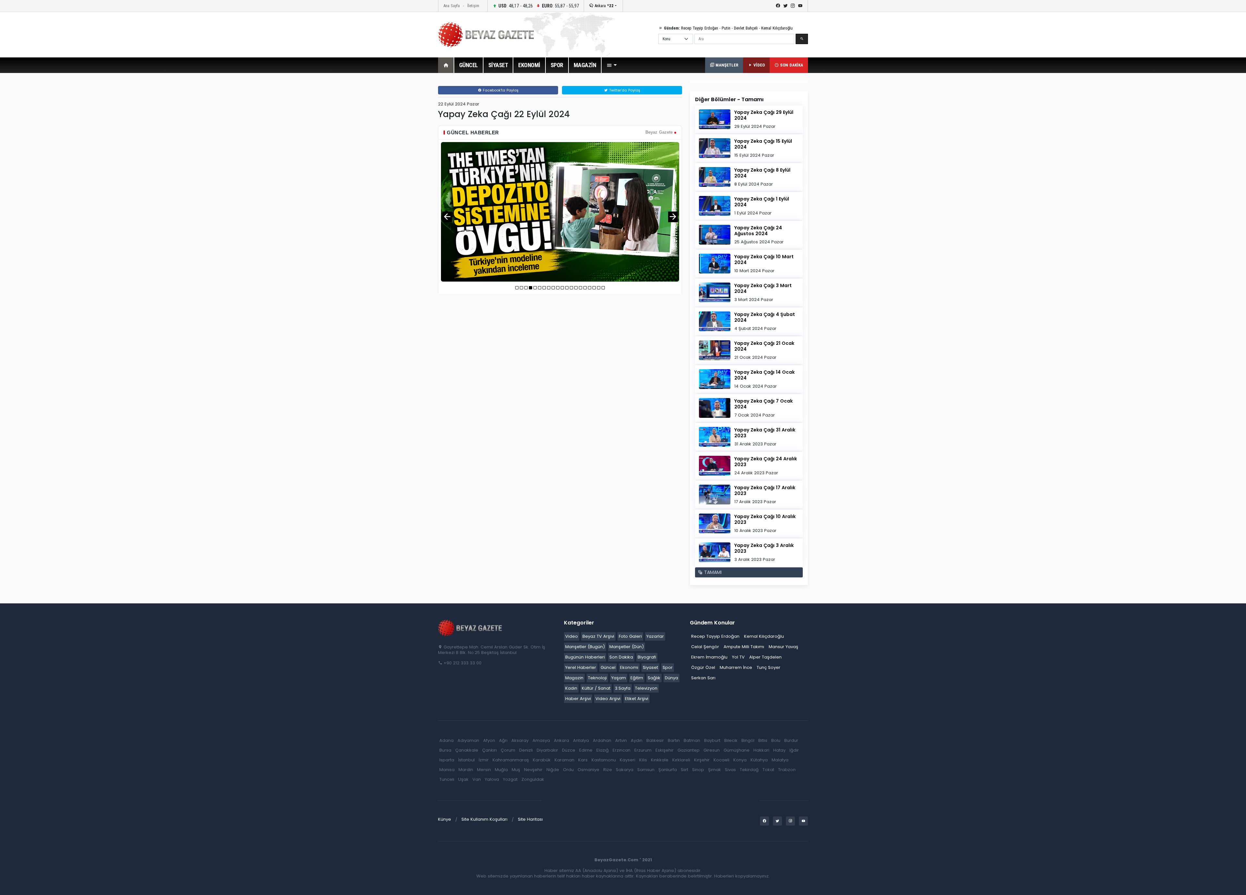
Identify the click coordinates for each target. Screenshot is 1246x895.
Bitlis (762, 740)
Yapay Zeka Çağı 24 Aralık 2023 (765, 461)
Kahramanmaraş (511, 760)
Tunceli (446, 779)
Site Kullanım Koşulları (484, 819)
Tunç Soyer (768, 667)
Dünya (671, 678)
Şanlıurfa (667, 770)
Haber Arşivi (578, 698)
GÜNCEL (468, 65)
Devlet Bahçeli (746, 28)
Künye (444, 819)
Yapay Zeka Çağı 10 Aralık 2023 (765, 519)
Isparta (446, 760)
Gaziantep (689, 750)
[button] (612, 65)
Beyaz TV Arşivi (598, 636)
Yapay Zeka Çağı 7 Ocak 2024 (763, 404)
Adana (446, 740)
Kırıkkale (659, 760)
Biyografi (647, 657)
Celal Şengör (705, 647)
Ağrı (503, 740)
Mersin (484, 770)
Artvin (621, 740)
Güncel (608, 667)
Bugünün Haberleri (585, 657)
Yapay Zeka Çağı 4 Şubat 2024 (764, 317)
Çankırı (489, 750)
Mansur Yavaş (783, 647)
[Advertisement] (402, 178)
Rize (607, 770)
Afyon (489, 740)
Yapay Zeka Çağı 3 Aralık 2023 (764, 548)
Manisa (447, 770)
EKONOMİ (529, 65)
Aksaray (520, 740)
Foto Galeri (630, 636)
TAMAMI (712, 572)
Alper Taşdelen (765, 657)
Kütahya (759, 760)
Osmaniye (588, 770)
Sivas (730, 770)
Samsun (645, 770)
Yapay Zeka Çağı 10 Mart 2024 (764, 259)
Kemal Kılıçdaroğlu (777, 28)
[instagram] (792, 6)
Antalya (581, 740)
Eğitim (636, 678)
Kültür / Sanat (596, 688)
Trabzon (787, 770)
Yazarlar (655, 636)
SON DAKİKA (791, 65)
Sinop (698, 770)
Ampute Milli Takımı (744, 647)
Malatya (780, 760)
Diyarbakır (547, 750)
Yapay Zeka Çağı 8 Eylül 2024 (762, 173)
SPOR (557, 65)
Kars (583, 760)
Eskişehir (664, 750)
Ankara (603, 5)
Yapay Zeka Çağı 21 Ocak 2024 (764, 346)
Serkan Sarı (703, 678)
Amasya (541, 740)
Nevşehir (533, 770)
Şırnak (714, 770)
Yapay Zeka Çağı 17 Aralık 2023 (764, 490)
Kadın (571, 688)
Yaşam (618, 678)
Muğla (501, 770)
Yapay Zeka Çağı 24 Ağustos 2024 (758, 230)
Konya (740, 760)
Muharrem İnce (736, 667)
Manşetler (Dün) (626, 647)
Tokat (768, 770)
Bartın (674, 740)
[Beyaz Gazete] (470, 627)
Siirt (684, 770)
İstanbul (466, 760)
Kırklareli (681, 760)
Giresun (711, 750)
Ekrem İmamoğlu (709, 657)
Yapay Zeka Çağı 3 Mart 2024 (763, 288)
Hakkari (761, 750)
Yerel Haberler (580, 667)
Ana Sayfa (451, 5)
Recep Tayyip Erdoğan (699, 28)
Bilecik (731, 740)
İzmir (484, 760)
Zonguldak (532, 779)
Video (571, 636)
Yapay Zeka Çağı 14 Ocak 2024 (764, 375)
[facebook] (778, 6)
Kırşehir (702, 760)
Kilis (643, 760)
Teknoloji (597, 678)
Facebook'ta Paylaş (500, 90)
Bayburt (712, 740)
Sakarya (624, 770)
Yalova (492, 779)
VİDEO (758, 65)
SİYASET (498, 65)
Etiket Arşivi (636, 698)
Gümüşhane (737, 750)
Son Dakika (621, 657)
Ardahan (602, 740)
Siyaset (650, 667)
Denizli (526, 750)
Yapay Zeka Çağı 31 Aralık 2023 (764, 433)
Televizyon (646, 688)
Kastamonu (604, 760)
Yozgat (510, 779)
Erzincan (621, 750)
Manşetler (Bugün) (585, 647)
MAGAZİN (585, 65)
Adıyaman (468, 740)
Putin (726, 28)
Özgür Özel (703, 667)
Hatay (779, 750)
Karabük (542, 760)
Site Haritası (530, 819)
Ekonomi (629, 667)
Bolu (775, 740)
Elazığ (602, 750)
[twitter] (785, 6)
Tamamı (752, 99)
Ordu (568, 770)
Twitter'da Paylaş (624, 90)
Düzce (568, 750)
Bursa (445, 750)
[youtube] (800, 6)
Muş (516, 770)
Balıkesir (655, 740)
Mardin (465, 770)
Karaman (564, 760)
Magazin (574, 678)
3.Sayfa (622, 688)
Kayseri (627, 760)
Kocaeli (721, 760)
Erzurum (643, 750)
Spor (668, 667)
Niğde (552, 770)
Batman (692, 740)
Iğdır (794, 750)
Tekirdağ (749, 770)
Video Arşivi (607, 698)
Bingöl (747, 740)
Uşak (463, 779)
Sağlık (654, 678)
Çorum (508, 750)
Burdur (791, 740)
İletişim (473, 5)
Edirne (585, 750)
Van (476, 779)
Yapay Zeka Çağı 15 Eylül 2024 (763, 144)
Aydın (636, 740)
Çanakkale (466, 750)
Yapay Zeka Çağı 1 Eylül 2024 (761, 202)
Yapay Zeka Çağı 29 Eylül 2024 (763, 115)
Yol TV (738, 657)
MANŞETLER (726, 65)
